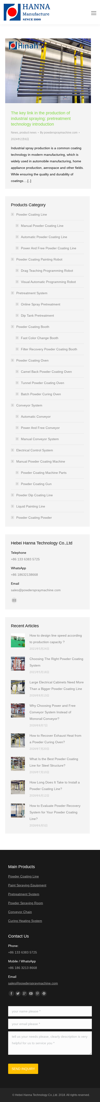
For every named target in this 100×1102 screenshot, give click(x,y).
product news (28, 132)
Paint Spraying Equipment (27, 885)
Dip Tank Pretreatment (37, 315)
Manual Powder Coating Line (42, 226)
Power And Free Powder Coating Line (48, 248)
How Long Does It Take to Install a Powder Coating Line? (55, 785)
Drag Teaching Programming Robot (47, 270)
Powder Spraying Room (25, 903)
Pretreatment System (31, 293)
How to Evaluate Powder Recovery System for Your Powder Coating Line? (55, 812)
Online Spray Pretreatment (40, 304)
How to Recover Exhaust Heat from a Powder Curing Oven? (55, 739)
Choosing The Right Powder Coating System (56, 662)
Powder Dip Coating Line (34, 495)
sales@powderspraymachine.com (33, 983)
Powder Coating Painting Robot (39, 259)
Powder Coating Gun (36, 484)
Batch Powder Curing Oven (41, 394)
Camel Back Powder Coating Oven (46, 371)
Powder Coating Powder (34, 517)
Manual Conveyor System (40, 439)
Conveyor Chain (20, 912)
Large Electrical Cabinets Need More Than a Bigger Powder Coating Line (57, 685)
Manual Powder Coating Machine (40, 461)
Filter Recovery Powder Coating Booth (49, 349)
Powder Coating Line (31, 214)
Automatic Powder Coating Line (44, 237)
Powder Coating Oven (32, 360)
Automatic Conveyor (36, 416)
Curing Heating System (25, 921)
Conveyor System (29, 405)
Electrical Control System (34, 450)
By (58, 132)
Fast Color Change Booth (39, 338)
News (14, 132)
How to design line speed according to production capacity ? (56, 639)
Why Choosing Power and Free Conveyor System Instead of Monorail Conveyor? (53, 712)
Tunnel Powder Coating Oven (42, 383)
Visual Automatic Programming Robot (48, 282)
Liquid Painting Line (30, 506)
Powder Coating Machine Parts (44, 473)
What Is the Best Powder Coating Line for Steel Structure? (54, 762)
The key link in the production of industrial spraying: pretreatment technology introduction (41, 119)
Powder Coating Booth (32, 327)
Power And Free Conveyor (40, 428)
